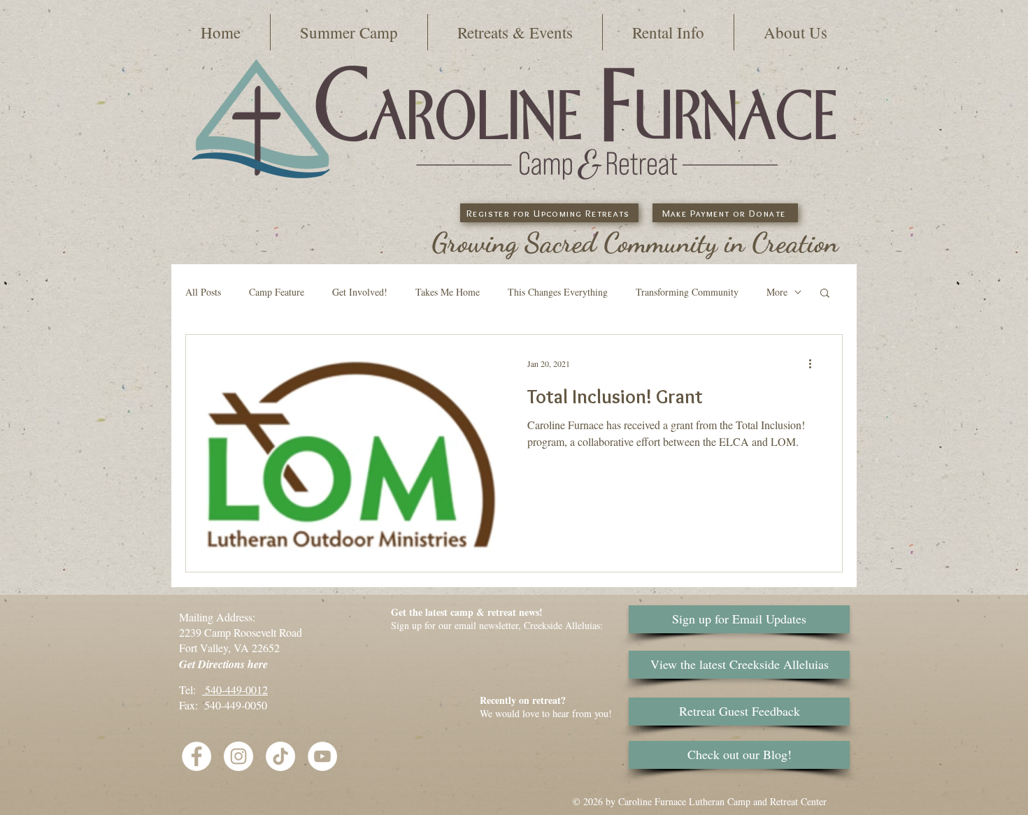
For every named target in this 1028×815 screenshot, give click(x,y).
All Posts (203, 291)
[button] (349, 32)
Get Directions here (223, 664)
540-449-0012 (235, 689)
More (776, 291)
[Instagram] (238, 756)
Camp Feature (276, 291)
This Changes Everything (558, 291)
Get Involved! (359, 291)
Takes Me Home (447, 291)
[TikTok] (280, 756)
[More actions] (814, 363)
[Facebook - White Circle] (196, 756)
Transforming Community (687, 291)
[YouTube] (322, 756)
